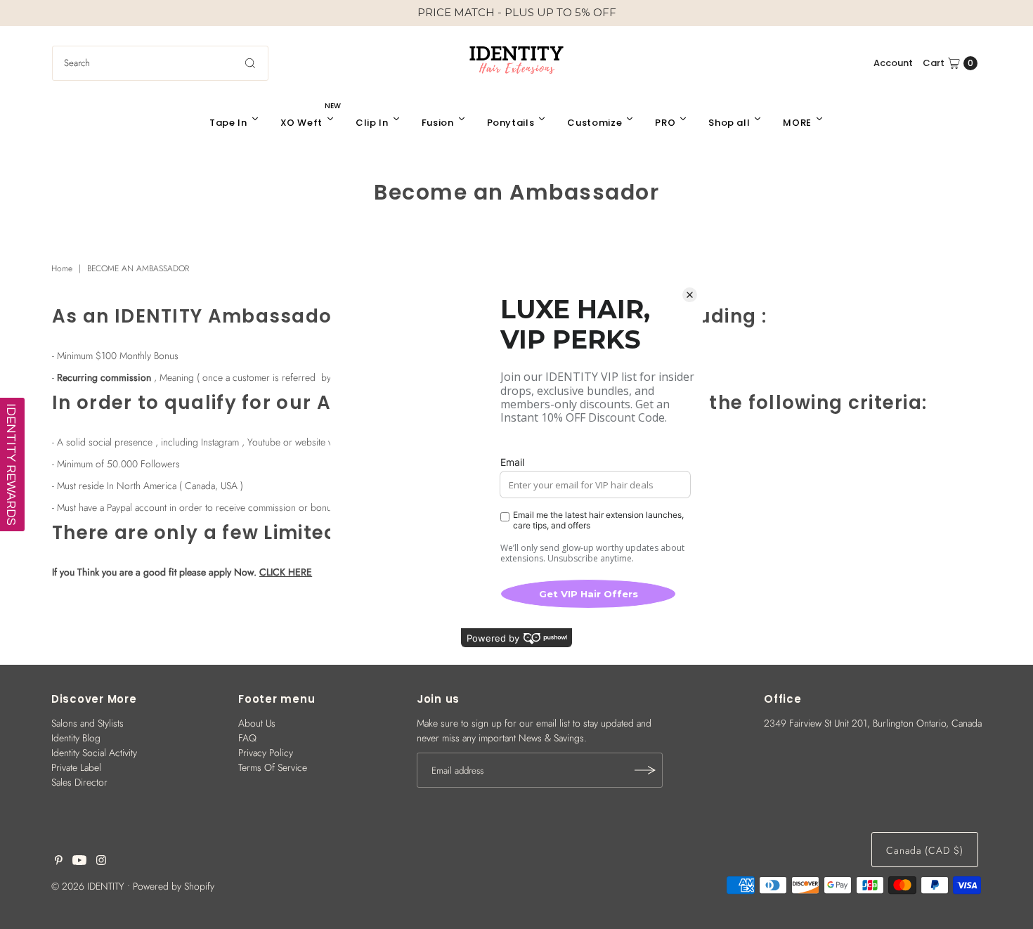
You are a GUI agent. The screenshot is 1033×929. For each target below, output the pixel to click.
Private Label (76, 767)
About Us (256, 723)
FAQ (247, 738)
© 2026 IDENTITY (87, 886)
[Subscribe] (645, 770)
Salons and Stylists (87, 723)
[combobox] (160, 63)
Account (893, 63)
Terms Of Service (272, 767)
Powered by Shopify (173, 886)
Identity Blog (75, 738)
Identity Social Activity (94, 753)
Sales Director (79, 782)
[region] (516, 13)
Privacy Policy (265, 753)
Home (61, 268)
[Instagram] (101, 861)
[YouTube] (79, 861)
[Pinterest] (59, 861)
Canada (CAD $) (924, 850)
